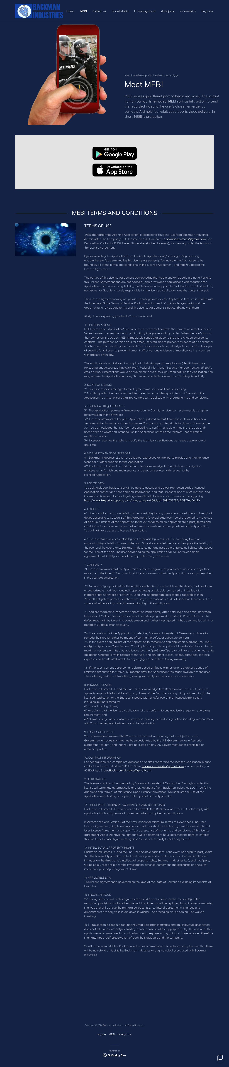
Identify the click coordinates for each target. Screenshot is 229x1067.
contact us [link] (99, 11)
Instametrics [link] (188, 11)
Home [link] (70, 11)
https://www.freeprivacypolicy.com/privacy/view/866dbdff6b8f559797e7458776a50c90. (142, 500)
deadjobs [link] (167, 11)
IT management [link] (144, 11)
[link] (40, 11)
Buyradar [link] (207, 11)
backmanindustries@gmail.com (185, 239)
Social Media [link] (120, 11)
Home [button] (102, 1034)
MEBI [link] (83, 11)
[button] (220, 1058)
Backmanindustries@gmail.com (130, 770)
